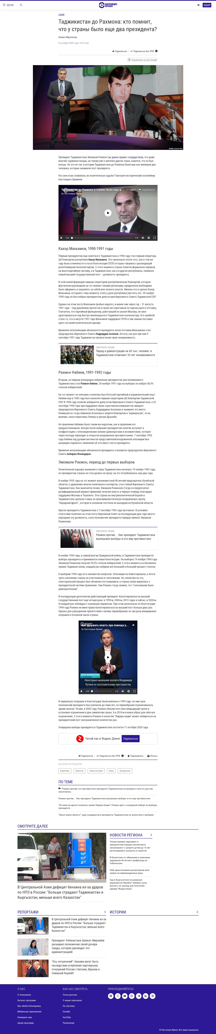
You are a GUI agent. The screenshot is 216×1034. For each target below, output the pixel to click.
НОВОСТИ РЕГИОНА (126, 835)
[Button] (119, 51)
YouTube (67, 1017)
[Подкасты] (152, 996)
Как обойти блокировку (29, 1006)
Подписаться (130, 738)
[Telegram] (198, 5)
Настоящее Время (73, 193)
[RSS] (145, 996)
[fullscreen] (155, 238)
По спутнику (69, 1006)
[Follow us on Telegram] (139, 996)
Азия (61, 14)
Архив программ (25, 1022)
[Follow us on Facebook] (111, 996)
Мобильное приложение (29, 1011)
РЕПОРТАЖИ (27, 912)
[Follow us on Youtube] (125, 996)
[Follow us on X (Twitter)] (117, 996)
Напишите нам (24, 1017)
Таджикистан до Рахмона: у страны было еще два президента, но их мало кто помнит (115, 189)
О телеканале (24, 994)
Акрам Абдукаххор (67, 37)
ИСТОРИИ (118, 912)
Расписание (68, 1022)
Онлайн (66, 1011)
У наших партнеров (72, 1000)
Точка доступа (70, 994)
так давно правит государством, (125, 157)
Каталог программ (26, 1000)
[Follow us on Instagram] (131, 996)
